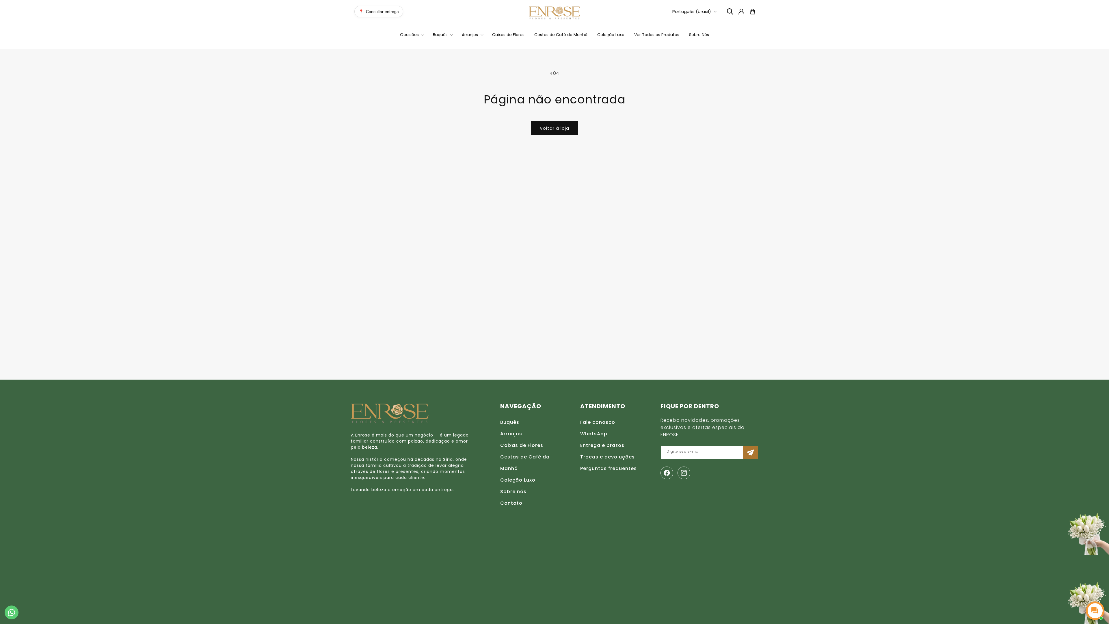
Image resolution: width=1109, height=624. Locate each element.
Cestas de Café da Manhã (525, 463)
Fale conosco (597, 422)
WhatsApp (593, 433)
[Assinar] (750, 452)
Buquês (509, 422)
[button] (412, 34)
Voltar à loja (554, 128)
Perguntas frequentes (608, 468)
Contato (511, 503)
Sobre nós (513, 491)
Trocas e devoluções (607, 457)
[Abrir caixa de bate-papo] (1095, 610)
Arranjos (511, 433)
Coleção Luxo (517, 480)
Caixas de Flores (521, 445)
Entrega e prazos (602, 445)
